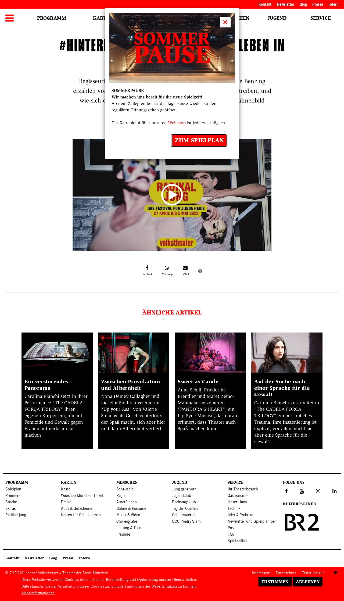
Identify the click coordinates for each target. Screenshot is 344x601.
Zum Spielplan (199, 140)
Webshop (177, 122)
